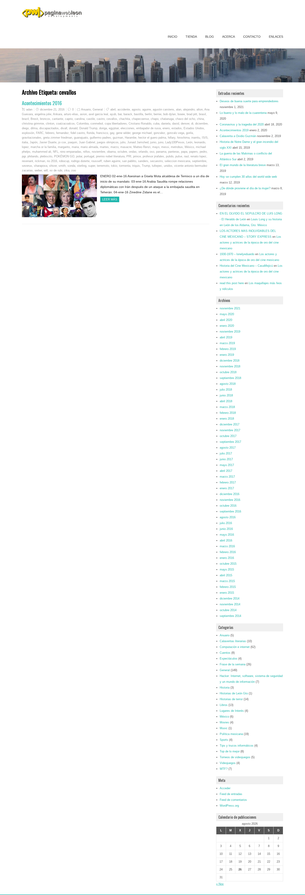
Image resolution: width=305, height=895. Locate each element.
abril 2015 (226, 575)
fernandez (62, 133)
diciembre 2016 (229, 494)
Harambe (130, 137)
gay (112, 133)
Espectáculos (228, 658)
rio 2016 (52, 161)
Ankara (57, 114)
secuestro (156, 161)
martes (104, 147)
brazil (25, 119)
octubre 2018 (228, 372)
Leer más (109, 199)
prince (137, 156)
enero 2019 (227, 354)
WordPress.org (229, 805)
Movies (224, 722)
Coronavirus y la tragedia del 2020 (242, 124)
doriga (103, 128)
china (200, 119)
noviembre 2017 (230, 430)
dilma (34, 128)
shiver (53, 165)
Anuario (86, 109)
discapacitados (49, 128)
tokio (114, 165)
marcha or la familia (43, 147)
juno (160, 142)
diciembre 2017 (229, 424)
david (175, 123)
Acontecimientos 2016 (42, 102)
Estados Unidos (194, 128)
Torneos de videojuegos (235, 757)
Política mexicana (231, 734)
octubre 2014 (228, 610)
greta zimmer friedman (57, 137)
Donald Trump (88, 128)
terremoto (103, 165)
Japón (34, 142)
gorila (189, 133)
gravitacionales (31, 137)
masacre (126, 147)
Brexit (34, 119)
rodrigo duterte (80, 161)
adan (29, 109)
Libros (224, 705)
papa (184, 151)
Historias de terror (231, 699)
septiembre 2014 (230, 616)
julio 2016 (226, 523)
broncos (45, 119)
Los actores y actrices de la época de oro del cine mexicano (250, 242)
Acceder (225, 788)
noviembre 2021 (230, 308)
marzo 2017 (227, 476)
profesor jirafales (153, 156)
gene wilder (123, 133)
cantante (57, 119)
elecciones (127, 128)
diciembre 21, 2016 (52, 109)
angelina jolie (43, 114)
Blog (209, 36)
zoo (73, 170)
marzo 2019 (227, 343)
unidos (168, 165)
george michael (142, 133)
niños (86, 151)
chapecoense (140, 119)
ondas (133, 151)
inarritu (195, 137)
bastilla (138, 114)
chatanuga (167, 119)
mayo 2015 (227, 569)
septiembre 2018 (230, 378)
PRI (128, 156)
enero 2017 (227, 488)
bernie (157, 114)
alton (199, 109)
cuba (156, 123)
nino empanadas (70, 151)
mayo (155, 147)
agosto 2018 (228, 383)
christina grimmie (33, 123)
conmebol (96, 123)
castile (90, 119)
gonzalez (159, 133)
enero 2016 (227, 558)
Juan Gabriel (87, 142)
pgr (24, 156)
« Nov (220, 884)
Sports (224, 739)
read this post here (232, 283)
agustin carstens (163, 109)
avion (83, 114)
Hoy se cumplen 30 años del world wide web (248, 176)
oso (152, 151)
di (192, 123)
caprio (69, 119)
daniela (165, 123)
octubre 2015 (228, 563)
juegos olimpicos (108, 142)
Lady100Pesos (174, 142)
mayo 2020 (227, 314)
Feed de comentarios (233, 799)
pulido (169, 156)
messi (165, 147)
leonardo (199, 142)
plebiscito (46, 156)
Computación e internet (235, 647)
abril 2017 (226, 470)
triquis (136, 165)
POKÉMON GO (64, 156)
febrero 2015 (228, 587)
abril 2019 (226, 337)
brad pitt (192, 114)
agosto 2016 (228, 517)
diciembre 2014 (229, 598)
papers (193, 151)
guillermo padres (100, 137)
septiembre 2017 (230, 441)
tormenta (124, 165)
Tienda (191, 36)
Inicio (172, 36)
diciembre (201, 123)
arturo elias (71, 114)
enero (166, 128)
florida (90, 133)
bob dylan (169, 114)
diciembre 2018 (229, 360)
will (46, 170)
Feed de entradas (231, 794)
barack (127, 114)
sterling (81, 165)
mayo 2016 (227, 534)
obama (111, 151)
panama (161, 151)
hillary (171, 137)
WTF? (224, 768)
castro (101, 119)
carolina (80, 119)
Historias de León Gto (234, 693)
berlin (148, 114)
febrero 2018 (228, 412)
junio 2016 (226, 529)
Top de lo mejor (230, 751)
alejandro (189, 109)
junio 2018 (226, 395)
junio (153, 142)
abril (113, 109)
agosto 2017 (228, 447)
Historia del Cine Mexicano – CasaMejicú (246, 265)
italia (25, 142)
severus (27, 165)
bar (120, 114)
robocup (64, 161)
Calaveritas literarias (233, 641)
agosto (136, 109)
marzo (115, 147)
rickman (40, 161)
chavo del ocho (185, 119)
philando (32, 156)
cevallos (112, 119)
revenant (27, 161)
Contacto (252, 36)
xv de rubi (56, 170)
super (91, 165)
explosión (28, 133)
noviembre (98, 151)
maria (75, 147)
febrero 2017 (228, 482)
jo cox (62, 142)
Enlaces (276, 36)
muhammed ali (41, 151)
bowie (181, 114)
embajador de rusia (148, 128)
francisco (102, 133)
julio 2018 (226, 389)
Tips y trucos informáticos (236, 745)
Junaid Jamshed (137, 142)
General (98, 109)
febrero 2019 (228, 349)
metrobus (177, 147)
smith (62, 165)
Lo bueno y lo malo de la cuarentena (243, 112)
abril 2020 (226, 320)
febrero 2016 (228, 552)
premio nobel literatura (110, 156)
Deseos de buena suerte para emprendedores (249, 101)
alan (178, 109)
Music (224, 728)
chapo (155, 119)
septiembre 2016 (230, 511)
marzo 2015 (227, 581)
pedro (203, 151)
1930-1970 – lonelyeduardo (237, 254)
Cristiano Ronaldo (140, 123)
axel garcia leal (98, 114)
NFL (55, 151)
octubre (122, 151)
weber (38, 170)
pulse (178, 156)
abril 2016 (226, 540)
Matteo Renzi (141, 147)
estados (176, 128)
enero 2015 (227, 592)
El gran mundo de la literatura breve (243, 165)
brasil (202, 114)
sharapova (40, 165)
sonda (71, 165)
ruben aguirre (112, 161)
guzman (118, 137)
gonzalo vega (175, 133)
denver (185, 123)
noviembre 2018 (230, 366)
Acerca (228, 36)
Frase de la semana (232, 664)
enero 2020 (227, 325)
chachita (124, 119)
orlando (143, 151)
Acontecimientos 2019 (234, 130)
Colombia (83, 123)
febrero (49, 133)
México (189, 147)
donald (73, 128)
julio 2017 (226, 453)
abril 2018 (226, 401)
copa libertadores (116, 123)
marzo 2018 (227, 407)
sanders (143, 161)
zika (66, 170)
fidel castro (78, 133)
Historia (225, 687)
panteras (173, 151)
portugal (89, 156)
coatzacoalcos (65, 123)
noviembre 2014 (230, 604)
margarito (64, 147)
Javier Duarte (47, 142)
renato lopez (198, 156)
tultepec (157, 165)
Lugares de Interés (232, 710)
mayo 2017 (227, 465)
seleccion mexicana (177, 161)
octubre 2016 (228, 505)
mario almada (89, 147)
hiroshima (183, 137)
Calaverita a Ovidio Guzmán (238, 136)
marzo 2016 (227, 546)
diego (25, 128)
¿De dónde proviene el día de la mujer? (245, 188)
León (189, 142)
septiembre (199, 161)
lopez (25, 147)
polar (79, 156)
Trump (146, 165)
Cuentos (225, 652)
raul (186, 156)
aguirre (146, 109)
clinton (50, 123)
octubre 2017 (228, 436)
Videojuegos (228, 763)
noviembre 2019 (230, 331)
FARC (40, 133)
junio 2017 (226, 459)
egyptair (114, 128)
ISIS (205, 137)
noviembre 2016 (230, 500)
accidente (123, 109)
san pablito (129, 161)
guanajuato (81, 137)
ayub (113, 114)
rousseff (96, 161)
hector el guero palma (152, 137)
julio (122, 142)
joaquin (72, 142)
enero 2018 (227, 418)
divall (64, 128)
